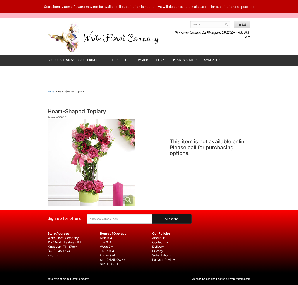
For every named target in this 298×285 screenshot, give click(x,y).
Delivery (158, 246)
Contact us (160, 242)
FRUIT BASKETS (116, 60)
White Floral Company (121, 39)
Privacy (157, 251)
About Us (158, 238)
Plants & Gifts (185, 60)
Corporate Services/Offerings (73, 60)
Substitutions (161, 255)
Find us (53, 255)
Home (51, 91)
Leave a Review (163, 259)
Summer (141, 60)
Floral (160, 60)
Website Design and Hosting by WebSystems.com (221, 278)
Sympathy (212, 60)
